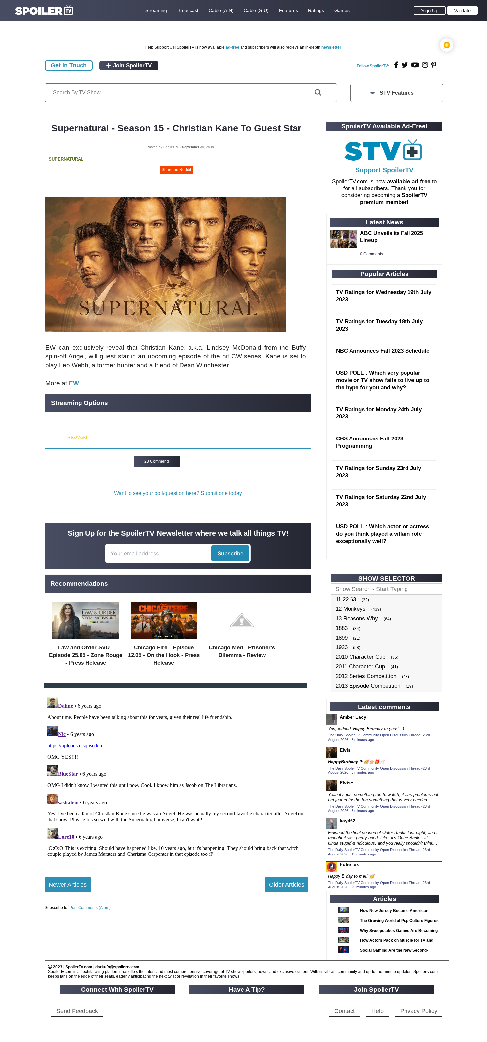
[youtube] (415, 65)
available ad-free (408, 181)
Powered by (55, 437)
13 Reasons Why (357, 618)
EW (74, 383)
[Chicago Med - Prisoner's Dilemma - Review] (242, 640)
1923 (342, 647)
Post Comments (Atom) (90, 907)
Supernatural (66, 159)
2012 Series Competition (366, 676)
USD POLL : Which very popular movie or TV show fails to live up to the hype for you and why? (382, 380)
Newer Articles (68, 884)
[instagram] (425, 65)
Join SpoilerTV (131, 66)
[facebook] (396, 65)
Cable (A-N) (221, 10)
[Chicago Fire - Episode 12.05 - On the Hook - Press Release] (164, 640)
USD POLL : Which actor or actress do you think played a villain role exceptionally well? (382, 533)
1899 (342, 638)
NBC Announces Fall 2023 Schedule (382, 351)
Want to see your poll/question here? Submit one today (178, 493)
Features (288, 10)
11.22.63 (346, 599)
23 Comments (157, 461)
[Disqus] (176, 777)
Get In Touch (69, 65)
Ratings (316, 10)
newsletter (331, 47)
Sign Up (429, 10)
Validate (462, 10)
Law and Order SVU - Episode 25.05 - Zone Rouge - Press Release (85, 655)
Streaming (156, 10)
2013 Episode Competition (368, 686)
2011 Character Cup (360, 666)
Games (342, 10)
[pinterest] (433, 65)
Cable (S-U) (256, 10)
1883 (342, 628)
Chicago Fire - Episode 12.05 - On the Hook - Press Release (164, 655)
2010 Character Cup (360, 657)
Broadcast (187, 10)
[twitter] (404, 65)
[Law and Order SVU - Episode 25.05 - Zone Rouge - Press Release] (85, 640)
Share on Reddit (176, 169)
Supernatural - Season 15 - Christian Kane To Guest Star (176, 128)
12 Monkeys (351, 609)
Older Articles (286, 884)
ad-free (232, 47)
